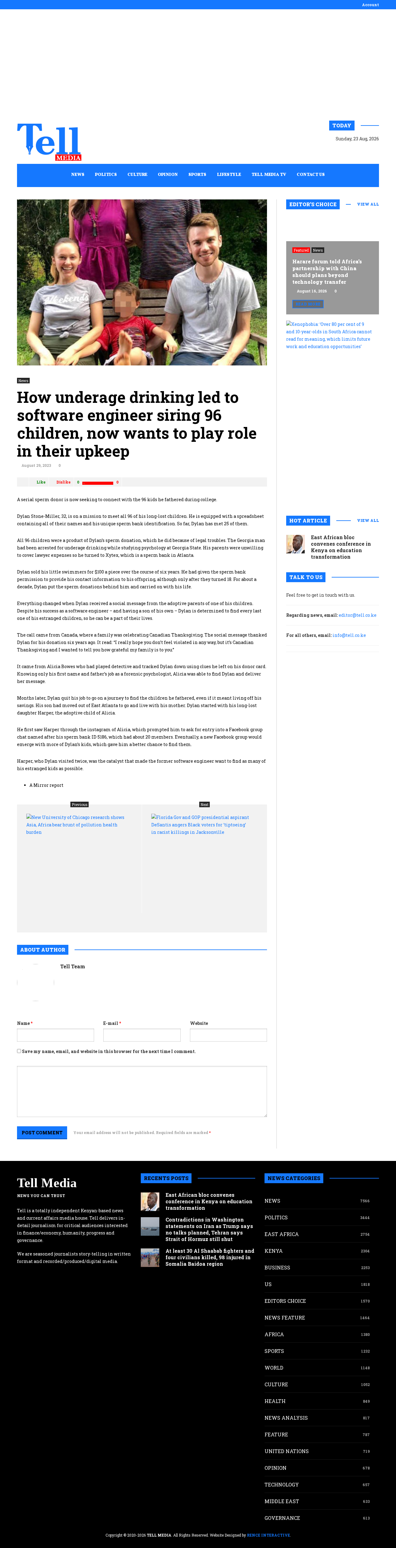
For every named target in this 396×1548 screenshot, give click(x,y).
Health (275, 1401)
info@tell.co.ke (349, 635)
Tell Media (47, 1182)
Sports (274, 1351)
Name (24, 1023)
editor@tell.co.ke (358, 615)
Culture (276, 1384)
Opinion (275, 1468)
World (274, 1367)
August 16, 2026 (312, 290)
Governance (282, 1518)
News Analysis (286, 1417)
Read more (308, 303)
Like (41, 482)
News (23, 380)
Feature (276, 1434)
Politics (276, 1217)
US (268, 1284)
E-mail (112, 1023)
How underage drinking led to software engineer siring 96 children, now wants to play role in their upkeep (137, 424)
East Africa (282, 1234)
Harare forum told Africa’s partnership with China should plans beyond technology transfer (327, 271)
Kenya (274, 1250)
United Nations (287, 1451)
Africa (274, 1334)
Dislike (63, 482)
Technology (282, 1484)
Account (370, 4)
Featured (301, 250)
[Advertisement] (198, 65)
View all (368, 204)
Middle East (282, 1501)
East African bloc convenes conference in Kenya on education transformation (341, 547)
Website (199, 1023)
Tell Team (72, 966)
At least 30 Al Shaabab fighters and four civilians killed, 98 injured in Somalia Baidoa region (210, 1257)
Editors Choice (285, 1301)
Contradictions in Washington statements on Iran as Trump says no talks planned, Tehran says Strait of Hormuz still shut (209, 1229)
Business (277, 1267)
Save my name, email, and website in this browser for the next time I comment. (109, 1051)
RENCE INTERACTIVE (268, 1535)
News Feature (285, 1317)
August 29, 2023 (36, 465)
